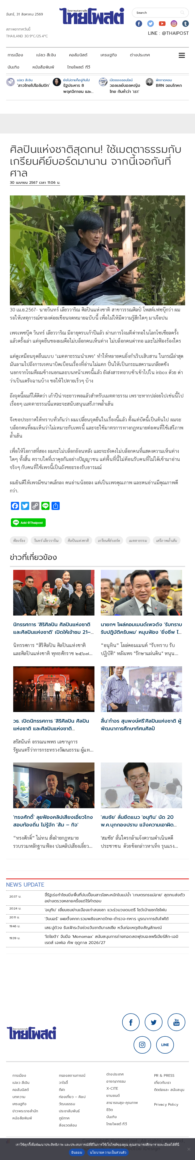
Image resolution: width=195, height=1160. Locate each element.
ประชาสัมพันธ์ (69, 1111)
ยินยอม (76, 1152)
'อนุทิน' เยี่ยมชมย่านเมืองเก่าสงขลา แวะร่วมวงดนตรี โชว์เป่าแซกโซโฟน (106, 910)
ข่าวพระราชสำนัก (25, 1111)
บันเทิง (13, 67)
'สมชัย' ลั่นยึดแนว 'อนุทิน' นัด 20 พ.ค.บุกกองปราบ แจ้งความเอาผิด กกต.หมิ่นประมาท (137, 824)
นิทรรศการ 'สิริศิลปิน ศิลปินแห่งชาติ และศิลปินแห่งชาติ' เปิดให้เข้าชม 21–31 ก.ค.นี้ (52, 632)
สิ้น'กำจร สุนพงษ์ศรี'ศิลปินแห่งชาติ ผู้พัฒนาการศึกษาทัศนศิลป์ (141, 724)
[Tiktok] (185, 23)
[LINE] (165, 1045)
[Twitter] (150, 23)
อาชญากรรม (116, 1081)
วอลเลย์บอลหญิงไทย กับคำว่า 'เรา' (125, 88)
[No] (188, 1149)
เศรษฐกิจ (109, 55)
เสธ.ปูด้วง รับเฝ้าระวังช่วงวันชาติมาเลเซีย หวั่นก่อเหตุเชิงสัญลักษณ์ (103, 928)
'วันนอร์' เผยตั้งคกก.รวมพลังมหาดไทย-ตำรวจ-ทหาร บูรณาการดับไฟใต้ (107, 919)
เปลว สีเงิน (46, 55)
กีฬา (62, 1089)
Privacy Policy (166, 1104)
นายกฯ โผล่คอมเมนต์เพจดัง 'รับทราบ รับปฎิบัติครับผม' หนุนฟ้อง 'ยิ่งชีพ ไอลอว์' (141, 632)
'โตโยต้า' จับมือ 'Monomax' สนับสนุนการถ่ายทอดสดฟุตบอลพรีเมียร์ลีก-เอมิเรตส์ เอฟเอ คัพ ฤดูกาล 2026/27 (111, 940)
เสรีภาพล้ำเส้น (166, 540)
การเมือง (15, 55)
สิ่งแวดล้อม (68, 1125)
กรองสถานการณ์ (72, 1075)
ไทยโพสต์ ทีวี (78, 67)
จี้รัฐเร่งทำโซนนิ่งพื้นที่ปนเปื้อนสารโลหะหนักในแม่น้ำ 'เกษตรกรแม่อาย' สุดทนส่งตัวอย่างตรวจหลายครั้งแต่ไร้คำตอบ (115, 898)
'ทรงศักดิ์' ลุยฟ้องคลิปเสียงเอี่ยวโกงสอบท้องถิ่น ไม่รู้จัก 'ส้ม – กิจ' (53, 820)
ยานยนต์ (113, 1095)
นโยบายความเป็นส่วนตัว (108, 1152)
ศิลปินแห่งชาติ (78, 540)
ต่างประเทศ (140, 55)
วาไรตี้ (63, 1082)
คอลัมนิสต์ (78, 55)
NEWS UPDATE (25, 885)
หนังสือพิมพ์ (43, 67)
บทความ (18, 1097)
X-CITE (112, 1088)
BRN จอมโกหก (169, 85)
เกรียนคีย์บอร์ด (109, 540)
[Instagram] (174, 23)
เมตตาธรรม (138, 540)
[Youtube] (162, 23)
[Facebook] (139, 23)
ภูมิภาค (64, 1118)
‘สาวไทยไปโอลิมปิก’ (33, 85)
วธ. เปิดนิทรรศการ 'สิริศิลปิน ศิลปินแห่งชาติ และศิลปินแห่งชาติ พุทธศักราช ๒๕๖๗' (51, 728)
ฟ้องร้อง (19, 540)
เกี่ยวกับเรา (162, 1082)
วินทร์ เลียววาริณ (46, 540)
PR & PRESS (164, 1075)
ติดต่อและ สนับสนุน (169, 1089)
